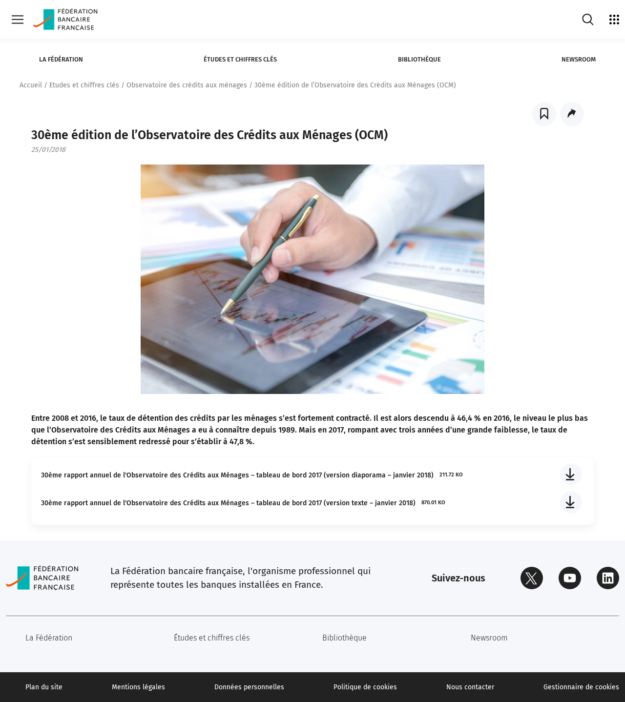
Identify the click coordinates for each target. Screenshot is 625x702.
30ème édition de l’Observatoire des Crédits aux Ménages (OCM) (355, 85)
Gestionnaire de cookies (581, 687)
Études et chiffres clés (240, 59)
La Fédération (61, 59)
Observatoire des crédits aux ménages (186, 85)
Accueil (31, 85)
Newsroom (579, 59)
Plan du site (43, 687)
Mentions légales (138, 687)
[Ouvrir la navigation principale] (17, 19)
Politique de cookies (365, 687)
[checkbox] (544, 114)
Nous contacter (470, 687)
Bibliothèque (419, 59)
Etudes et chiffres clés (84, 85)
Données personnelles (249, 687)
